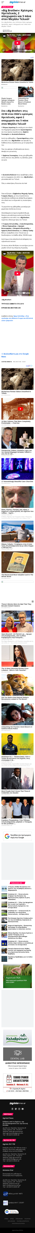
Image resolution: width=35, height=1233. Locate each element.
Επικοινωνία (19, 1219)
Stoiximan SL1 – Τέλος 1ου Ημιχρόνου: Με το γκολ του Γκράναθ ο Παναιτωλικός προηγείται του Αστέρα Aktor (20, 905)
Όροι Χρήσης (11, 1221)
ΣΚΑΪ (16, 114)
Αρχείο (12, 1219)
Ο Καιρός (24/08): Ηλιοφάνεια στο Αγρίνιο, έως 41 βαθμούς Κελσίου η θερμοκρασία (19, 888)
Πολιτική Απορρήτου (23, 1221)
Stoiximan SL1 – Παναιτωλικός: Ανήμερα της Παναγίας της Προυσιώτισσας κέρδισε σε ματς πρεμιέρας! (19, 896)
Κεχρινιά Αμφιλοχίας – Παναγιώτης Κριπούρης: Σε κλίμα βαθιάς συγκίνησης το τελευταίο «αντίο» (20, 927)
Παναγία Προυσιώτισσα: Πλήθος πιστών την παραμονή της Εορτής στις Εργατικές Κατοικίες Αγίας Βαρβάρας (19, 951)
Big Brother (17, 361)
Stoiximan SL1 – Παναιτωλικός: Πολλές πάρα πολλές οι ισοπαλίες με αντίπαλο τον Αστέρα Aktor (20, 943)
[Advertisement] (18, 167)
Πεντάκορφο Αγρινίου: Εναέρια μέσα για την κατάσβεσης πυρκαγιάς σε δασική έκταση (20, 919)
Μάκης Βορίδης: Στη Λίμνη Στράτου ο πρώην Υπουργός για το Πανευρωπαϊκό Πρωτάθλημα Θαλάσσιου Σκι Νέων (20, 935)
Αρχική (6, 1219)
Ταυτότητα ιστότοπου (18, 1223)
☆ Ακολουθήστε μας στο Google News (15, 355)
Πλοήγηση (27, 1219)
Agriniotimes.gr (7, 31)
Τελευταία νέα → (17, 883)
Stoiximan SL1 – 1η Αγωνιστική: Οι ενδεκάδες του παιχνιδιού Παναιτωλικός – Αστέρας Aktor (19, 912)
